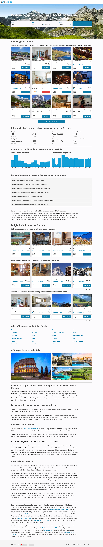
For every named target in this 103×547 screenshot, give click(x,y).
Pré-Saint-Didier (56, 341)
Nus (33, 341)
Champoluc (14, 332)
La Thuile (54, 338)
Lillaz (74, 338)
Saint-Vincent (35, 344)
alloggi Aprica (48, 530)
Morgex (13, 341)
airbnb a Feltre (24, 514)
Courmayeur (14, 335)
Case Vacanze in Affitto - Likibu (6, 1)
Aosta (33, 330)
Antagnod (13, 330)
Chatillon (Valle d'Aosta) (58, 332)
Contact (89, 544)
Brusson (54, 330)
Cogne (74, 332)
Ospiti (60, 22)
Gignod (54, 335)
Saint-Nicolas (14, 344)
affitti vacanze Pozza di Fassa (50, 528)
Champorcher (35, 332)
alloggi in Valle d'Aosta (25, 518)
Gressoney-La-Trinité (78, 335)
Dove (12, 22)
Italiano (23, 544)
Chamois (75, 330)
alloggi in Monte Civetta (41, 520)
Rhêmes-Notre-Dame (78, 341)
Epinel (33, 335)
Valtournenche (55, 344)
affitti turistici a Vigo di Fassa (59, 510)
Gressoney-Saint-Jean (16, 338)
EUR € (31, 544)
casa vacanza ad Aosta (30, 429)
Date (33, 22)
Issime (33, 338)
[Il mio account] (100, 2)
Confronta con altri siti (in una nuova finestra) (83, 28)
